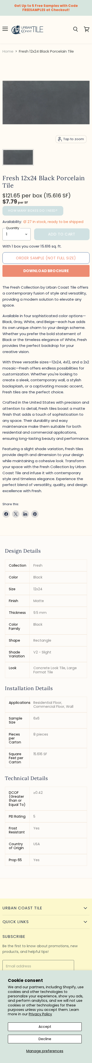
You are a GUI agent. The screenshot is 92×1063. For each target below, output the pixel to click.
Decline (45, 1038)
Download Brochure (46, 270)
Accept (45, 1026)
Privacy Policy (40, 1014)
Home (7, 51)
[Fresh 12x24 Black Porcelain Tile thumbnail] (18, 157)
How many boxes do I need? (33, 210)
